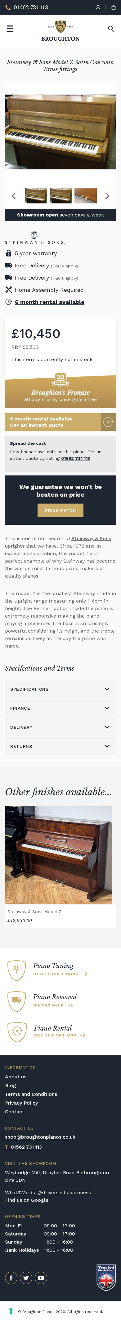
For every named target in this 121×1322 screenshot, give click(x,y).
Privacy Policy (21, 1103)
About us (15, 1077)
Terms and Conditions (31, 1094)
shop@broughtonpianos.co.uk (40, 1137)
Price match (60, 510)
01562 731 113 (75, 458)
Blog (10, 1085)
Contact (14, 1112)
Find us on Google (27, 1200)
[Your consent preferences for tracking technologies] (11, 1311)
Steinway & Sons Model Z (34, 911)
